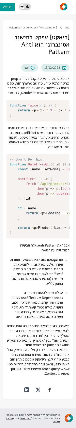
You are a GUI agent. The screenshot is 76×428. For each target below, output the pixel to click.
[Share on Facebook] (49, 390)
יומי (27, 67)
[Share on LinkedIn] (27, 390)
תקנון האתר (25, 418)
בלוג (67, 27)
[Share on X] (38, 390)
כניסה (7, 6)
